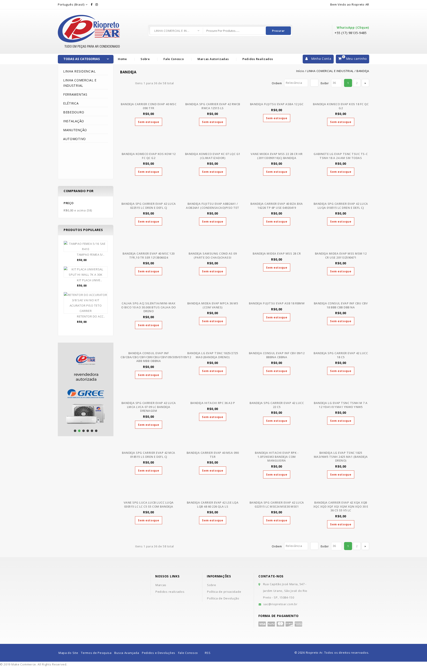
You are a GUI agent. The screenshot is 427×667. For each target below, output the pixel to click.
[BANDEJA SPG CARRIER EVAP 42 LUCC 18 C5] (340, 346)
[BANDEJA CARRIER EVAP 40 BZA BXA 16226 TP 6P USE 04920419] (276, 196)
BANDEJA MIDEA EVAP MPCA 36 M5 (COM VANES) (212, 305)
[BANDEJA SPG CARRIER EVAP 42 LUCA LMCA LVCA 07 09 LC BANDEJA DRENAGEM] (148, 395)
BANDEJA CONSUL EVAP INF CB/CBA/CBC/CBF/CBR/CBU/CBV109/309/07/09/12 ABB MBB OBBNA (156, 357)
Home (122, 59)
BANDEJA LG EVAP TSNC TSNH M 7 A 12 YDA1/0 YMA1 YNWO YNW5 (341, 405)
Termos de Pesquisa (96, 653)
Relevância (294, 83)
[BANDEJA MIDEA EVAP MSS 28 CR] (276, 246)
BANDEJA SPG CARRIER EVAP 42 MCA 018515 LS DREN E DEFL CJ (148, 455)
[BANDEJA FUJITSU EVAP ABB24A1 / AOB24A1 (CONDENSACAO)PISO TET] (212, 196)
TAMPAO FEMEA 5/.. (91, 255)
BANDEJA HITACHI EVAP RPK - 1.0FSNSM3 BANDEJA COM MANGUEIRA (276, 456)
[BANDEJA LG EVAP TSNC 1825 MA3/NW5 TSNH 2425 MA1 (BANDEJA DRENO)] (340, 445)
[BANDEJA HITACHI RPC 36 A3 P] (212, 395)
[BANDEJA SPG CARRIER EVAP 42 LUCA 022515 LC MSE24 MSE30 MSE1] (276, 495)
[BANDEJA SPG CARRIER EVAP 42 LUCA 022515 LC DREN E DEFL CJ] (148, 196)
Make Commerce (23, 664)
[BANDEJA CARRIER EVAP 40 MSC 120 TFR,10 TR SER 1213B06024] (148, 246)
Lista (129, 83)
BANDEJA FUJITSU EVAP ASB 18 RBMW (276, 303)
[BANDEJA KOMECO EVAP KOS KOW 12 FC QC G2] (148, 146)
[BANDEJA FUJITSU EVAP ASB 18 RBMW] (276, 296)
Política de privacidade (224, 592)
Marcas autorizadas (213, 59)
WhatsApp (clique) (353, 27)
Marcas (160, 585)
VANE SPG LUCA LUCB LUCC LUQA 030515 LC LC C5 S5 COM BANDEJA (149, 504)
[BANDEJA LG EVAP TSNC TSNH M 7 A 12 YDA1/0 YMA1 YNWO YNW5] (340, 395)
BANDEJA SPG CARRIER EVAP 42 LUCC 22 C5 (277, 405)
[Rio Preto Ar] (89, 18)
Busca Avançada (126, 653)
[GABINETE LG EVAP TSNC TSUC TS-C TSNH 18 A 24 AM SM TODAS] (340, 146)
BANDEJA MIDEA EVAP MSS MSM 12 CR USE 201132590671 (341, 255)
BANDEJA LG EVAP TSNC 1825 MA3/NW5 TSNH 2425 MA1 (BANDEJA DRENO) (341, 456)
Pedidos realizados (257, 59)
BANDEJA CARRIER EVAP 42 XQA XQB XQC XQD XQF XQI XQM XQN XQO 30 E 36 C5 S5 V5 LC (340, 506)
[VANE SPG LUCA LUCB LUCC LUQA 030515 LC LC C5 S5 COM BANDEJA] (148, 495)
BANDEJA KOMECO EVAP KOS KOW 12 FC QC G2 (149, 156)
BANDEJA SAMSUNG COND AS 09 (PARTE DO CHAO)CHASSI (213, 255)
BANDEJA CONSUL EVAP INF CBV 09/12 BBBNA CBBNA (277, 355)
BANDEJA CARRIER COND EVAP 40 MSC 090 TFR (148, 106)
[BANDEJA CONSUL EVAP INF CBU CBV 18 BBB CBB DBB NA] (340, 296)
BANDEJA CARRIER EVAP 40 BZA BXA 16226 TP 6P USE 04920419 (276, 206)
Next (62, 398)
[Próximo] (365, 83)
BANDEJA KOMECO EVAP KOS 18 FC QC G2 (341, 106)
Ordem (277, 83)
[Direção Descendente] (314, 83)
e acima (78, 210)
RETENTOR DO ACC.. (91, 316)
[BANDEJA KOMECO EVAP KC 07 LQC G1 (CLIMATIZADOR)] (212, 146)
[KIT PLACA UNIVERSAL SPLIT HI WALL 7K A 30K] (86, 271)
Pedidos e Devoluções (158, 653)
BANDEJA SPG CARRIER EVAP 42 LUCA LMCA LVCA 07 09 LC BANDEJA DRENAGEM (148, 407)
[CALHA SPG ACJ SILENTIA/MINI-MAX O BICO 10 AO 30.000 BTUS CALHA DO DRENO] (148, 296)
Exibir (325, 83)
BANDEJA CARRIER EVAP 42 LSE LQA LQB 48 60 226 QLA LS (213, 504)
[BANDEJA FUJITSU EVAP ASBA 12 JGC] (276, 97)
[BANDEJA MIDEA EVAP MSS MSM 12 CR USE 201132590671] (340, 246)
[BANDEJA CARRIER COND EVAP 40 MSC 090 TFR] (148, 97)
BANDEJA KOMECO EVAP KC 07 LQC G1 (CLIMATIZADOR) (212, 156)
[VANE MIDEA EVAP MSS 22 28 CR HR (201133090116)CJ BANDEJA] (276, 146)
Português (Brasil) (71, 4)
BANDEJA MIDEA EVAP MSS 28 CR (277, 253)
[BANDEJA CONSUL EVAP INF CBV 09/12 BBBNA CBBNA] (276, 346)
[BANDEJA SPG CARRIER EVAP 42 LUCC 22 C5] (276, 395)
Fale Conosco (188, 653)
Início (300, 71)
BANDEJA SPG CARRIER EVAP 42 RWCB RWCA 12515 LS (212, 106)
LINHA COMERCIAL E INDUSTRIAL (172, 31)
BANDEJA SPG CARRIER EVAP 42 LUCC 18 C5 (341, 355)
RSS (208, 653)
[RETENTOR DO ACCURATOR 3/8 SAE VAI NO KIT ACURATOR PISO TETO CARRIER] (86, 303)
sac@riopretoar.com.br (280, 604)
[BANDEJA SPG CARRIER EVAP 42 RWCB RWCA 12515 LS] (212, 97)
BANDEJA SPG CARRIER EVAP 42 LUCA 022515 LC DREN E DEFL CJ (148, 206)
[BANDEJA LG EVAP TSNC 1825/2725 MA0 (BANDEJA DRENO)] (212, 346)
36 (334, 83)
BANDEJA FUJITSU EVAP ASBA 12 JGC (277, 104)
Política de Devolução (223, 598)
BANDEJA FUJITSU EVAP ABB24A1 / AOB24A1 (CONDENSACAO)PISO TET (212, 206)
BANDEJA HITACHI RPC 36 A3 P (212, 403)
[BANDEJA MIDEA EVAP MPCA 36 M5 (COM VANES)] (212, 296)
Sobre (145, 59)
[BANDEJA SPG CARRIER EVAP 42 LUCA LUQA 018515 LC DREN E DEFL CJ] (340, 196)
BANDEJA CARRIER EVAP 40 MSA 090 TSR (213, 455)
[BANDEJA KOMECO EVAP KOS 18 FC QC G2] (340, 97)
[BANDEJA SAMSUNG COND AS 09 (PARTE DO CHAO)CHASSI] (212, 246)
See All (85, 330)
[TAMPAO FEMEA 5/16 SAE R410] (86, 246)
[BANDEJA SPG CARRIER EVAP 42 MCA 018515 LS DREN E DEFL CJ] (148, 445)
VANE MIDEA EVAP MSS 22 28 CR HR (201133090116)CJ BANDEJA (277, 156)
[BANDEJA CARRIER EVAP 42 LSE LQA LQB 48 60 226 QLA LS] (212, 495)
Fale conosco (173, 59)
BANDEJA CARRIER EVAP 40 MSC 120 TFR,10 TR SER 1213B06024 (149, 255)
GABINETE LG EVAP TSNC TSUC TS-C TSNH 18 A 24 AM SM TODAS (341, 156)
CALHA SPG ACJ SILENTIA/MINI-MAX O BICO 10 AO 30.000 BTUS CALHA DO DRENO (148, 307)
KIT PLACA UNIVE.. (89, 280)
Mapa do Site (68, 653)
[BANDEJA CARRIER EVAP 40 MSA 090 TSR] (212, 445)
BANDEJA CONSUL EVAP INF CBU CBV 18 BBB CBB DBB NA (341, 305)
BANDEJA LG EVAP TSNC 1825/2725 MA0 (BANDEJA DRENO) (212, 355)
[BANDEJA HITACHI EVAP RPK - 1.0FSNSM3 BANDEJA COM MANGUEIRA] (276, 445)
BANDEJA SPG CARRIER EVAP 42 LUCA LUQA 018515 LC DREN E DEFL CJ (341, 206)
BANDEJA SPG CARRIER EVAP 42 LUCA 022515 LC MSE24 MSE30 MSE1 (277, 504)
